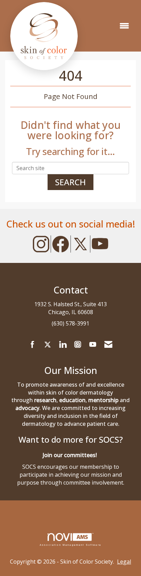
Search (70, 182)
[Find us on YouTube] (93, 345)
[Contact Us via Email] (108, 345)
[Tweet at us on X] (47, 345)
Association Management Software (70, 544)
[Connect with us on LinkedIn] (62, 345)
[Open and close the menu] (124, 26)
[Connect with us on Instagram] (78, 345)
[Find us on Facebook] (32, 345)
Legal (124, 561)
